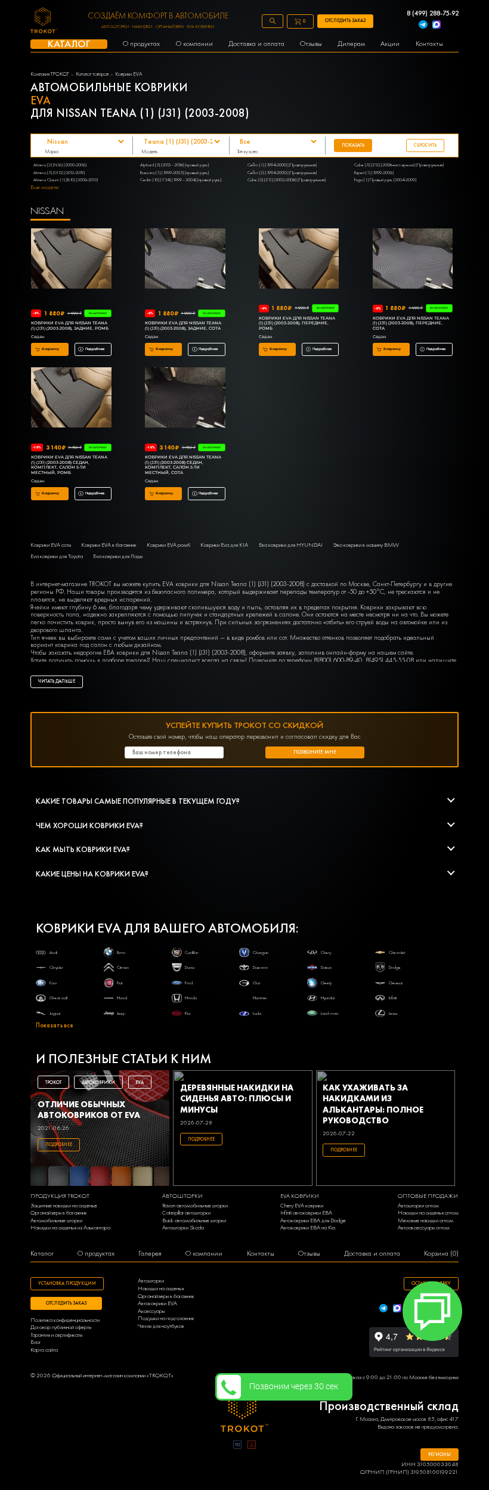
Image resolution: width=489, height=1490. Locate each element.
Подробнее (94, 349)
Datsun (326, 967)
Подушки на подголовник (166, 1318)
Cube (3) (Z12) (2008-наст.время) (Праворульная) (399, 165)
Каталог (42, 1253)
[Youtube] (251, 1446)
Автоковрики (98, 1082)
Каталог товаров (92, 74)
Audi (53, 952)
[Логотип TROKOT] (44, 21)
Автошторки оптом (418, 1205)
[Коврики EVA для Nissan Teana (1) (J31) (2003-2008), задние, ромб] (71, 259)
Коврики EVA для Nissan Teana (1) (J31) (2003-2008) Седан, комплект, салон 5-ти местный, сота (183, 465)
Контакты (260, 1253)
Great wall (58, 997)
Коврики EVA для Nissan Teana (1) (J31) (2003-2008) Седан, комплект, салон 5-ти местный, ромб (69, 465)
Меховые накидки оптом (425, 1220)
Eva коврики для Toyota (56, 556)
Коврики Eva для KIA (224, 545)
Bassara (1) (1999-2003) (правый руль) (174, 172)
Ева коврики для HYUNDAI (291, 545)
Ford (189, 983)
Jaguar (55, 1013)
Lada (257, 1013)
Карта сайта (44, 1349)
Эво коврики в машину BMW (366, 545)
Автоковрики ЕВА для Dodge (313, 1220)
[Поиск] (272, 21)
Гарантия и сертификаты (56, 1335)
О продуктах (96, 1253)
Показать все (54, 1025)
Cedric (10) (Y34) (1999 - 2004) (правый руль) (180, 179)
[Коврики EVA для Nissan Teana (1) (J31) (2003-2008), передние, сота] (413, 259)
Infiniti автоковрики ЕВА (306, 1212)
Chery (326, 952)
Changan (260, 952)
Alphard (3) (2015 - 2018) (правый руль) (174, 165)
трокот (53, 1082)
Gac (257, 983)
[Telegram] (423, 25)
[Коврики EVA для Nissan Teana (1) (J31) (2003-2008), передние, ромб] (299, 259)
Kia (187, 1013)
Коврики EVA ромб (168, 545)
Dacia (189, 967)
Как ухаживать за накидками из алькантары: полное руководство (373, 1104)
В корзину (50, 349)
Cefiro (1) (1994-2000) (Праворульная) (282, 165)
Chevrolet (397, 952)
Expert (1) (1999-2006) (374, 172)
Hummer (260, 997)
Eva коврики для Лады (118, 556)
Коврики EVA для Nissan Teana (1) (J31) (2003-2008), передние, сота (411, 323)
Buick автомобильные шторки (194, 1220)
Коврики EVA (128, 74)
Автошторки (151, 1280)
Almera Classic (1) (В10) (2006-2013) (65, 179)
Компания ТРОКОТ (49, 74)
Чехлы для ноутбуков (161, 1326)
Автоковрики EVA (157, 1303)
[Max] (436, 25)
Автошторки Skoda (183, 1227)
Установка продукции (67, 1283)
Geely (326, 983)
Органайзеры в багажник (58, 1212)
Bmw (121, 952)
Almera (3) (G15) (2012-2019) (59, 172)
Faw (53, 983)
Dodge (395, 967)
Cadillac (192, 952)
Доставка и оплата (372, 1253)
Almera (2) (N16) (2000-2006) (59, 165)
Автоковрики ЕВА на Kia (307, 1227)
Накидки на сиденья (161, 1288)
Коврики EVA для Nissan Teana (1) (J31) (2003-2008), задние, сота (183, 326)
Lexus (393, 1013)
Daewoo (260, 967)
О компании (203, 1253)
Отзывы (309, 1253)
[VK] (237, 1446)
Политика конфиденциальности (65, 1320)
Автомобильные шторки (56, 1220)
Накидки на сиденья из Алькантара (70, 1227)
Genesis (396, 983)
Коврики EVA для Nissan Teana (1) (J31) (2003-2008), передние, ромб (297, 323)
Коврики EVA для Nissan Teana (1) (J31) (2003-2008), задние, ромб (70, 326)
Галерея (150, 1253)
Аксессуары (151, 1311)
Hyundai (328, 997)
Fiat (119, 983)
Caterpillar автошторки (186, 1212)
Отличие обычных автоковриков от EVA (89, 1109)
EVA (139, 1082)
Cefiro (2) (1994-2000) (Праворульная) (282, 172)
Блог (35, 1342)
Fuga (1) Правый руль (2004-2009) (385, 179)
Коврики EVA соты (50, 545)
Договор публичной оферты (60, 1327)
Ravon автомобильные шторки (195, 1205)
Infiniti (393, 997)
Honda (191, 997)
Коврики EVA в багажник (109, 545)
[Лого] (244, 1410)
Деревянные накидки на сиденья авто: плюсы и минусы (236, 1098)
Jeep (121, 1013)
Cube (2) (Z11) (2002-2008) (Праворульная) (286, 179)
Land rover (330, 1013)
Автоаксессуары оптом (424, 1227)
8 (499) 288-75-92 (433, 13)
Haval (122, 997)
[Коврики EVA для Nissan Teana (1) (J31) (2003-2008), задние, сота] (185, 259)
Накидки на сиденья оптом (428, 1212)
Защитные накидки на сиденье (63, 1205)
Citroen (123, 967)
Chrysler (56, 967)
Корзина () (441, 1253)
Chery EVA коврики (301, 1205)
